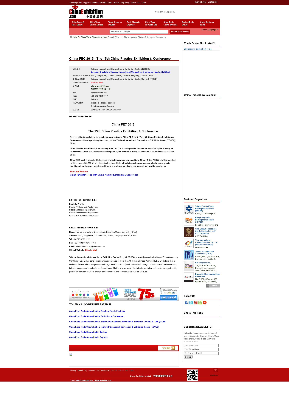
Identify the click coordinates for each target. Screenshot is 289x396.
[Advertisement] (125, 46)
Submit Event (200, 1)
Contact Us (212, 1)
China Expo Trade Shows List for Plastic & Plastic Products (97, 311)
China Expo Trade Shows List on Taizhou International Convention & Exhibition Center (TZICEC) (114, 326)
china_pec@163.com (100, 86)
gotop (215, 370)
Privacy (73, 370)
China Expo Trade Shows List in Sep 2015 (88, 337)
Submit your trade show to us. (198, 48)
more (214, 285)
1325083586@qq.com (100, 88)
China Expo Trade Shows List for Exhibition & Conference (96, 316)
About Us (82, 370)
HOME (76, 37)
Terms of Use (93, 370)
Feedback (105, 370)
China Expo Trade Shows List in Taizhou (88, 332)
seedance (214, 374)
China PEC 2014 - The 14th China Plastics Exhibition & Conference (104, 174)
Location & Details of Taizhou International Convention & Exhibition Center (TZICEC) (130, 72)
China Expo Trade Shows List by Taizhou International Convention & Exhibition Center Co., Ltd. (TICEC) (117, 321)
